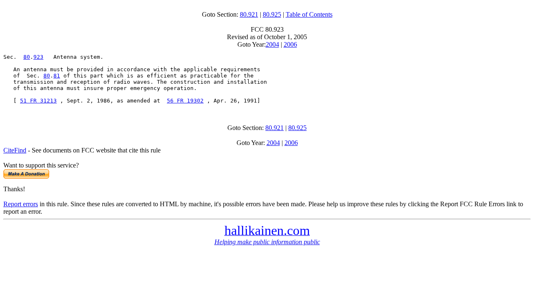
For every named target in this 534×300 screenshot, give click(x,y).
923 (38, 57)
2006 (290, 44)
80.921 (249, 14)
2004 (272, 44)
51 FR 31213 (38, 101)
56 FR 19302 (185, 101)
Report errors (20, 204)
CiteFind (14, 150)
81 (56, 75)
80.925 (272, 14)
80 (26, 57)
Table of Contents (309, 14)
